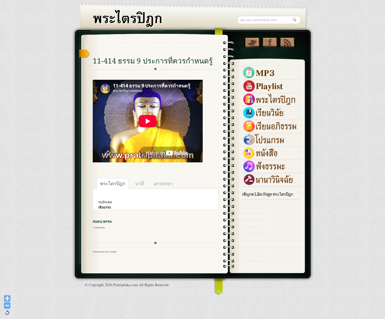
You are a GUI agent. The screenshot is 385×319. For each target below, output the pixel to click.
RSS (287, 41)
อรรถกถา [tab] (163, 183)
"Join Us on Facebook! (269, 41)
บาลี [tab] (139, 183)
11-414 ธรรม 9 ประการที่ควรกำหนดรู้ (153, 61)
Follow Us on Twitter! (252, 41)
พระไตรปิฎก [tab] (112, 183)
